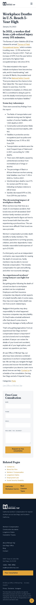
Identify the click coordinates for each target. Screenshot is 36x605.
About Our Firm (12, 469)
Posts (14, 381)
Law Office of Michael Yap (12, 385)
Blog (4, 548)
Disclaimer (11, 588)
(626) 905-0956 (9, 565)
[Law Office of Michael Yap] (9, 3)
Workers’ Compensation (15, 472)
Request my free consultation (18, 450)
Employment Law (13, 478)
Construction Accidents (10, 529)
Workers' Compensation (11, 527)
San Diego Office (8, 545)
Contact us (25, 370)
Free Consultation (11, 573)
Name (6, 402)
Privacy (5, 588)
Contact (5, 551)
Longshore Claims (13, 475)
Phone (7, 411)
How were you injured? (13, 430)
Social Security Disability (15, 480)
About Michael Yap (9, 543)
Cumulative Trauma (9, 535)
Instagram (18, 588)
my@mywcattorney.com (11, 568)
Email (7, 421)
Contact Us (10, 467)
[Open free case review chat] (31, 600)
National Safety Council (20, 78)
